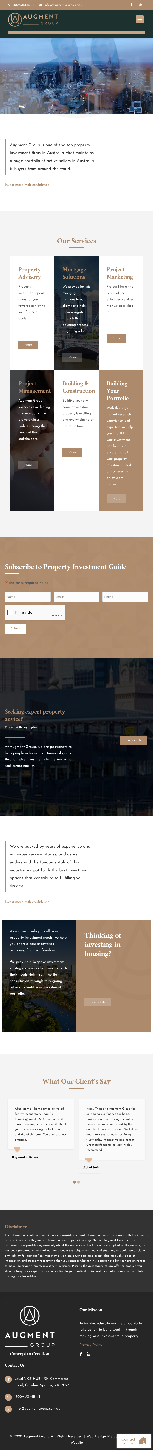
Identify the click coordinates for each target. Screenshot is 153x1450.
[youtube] (140, 4)
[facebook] (131, 4)
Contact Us (133, 740)
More (28, 344)
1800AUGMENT (23, 5)
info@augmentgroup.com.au (63, 5)
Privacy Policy (90, 1345)
